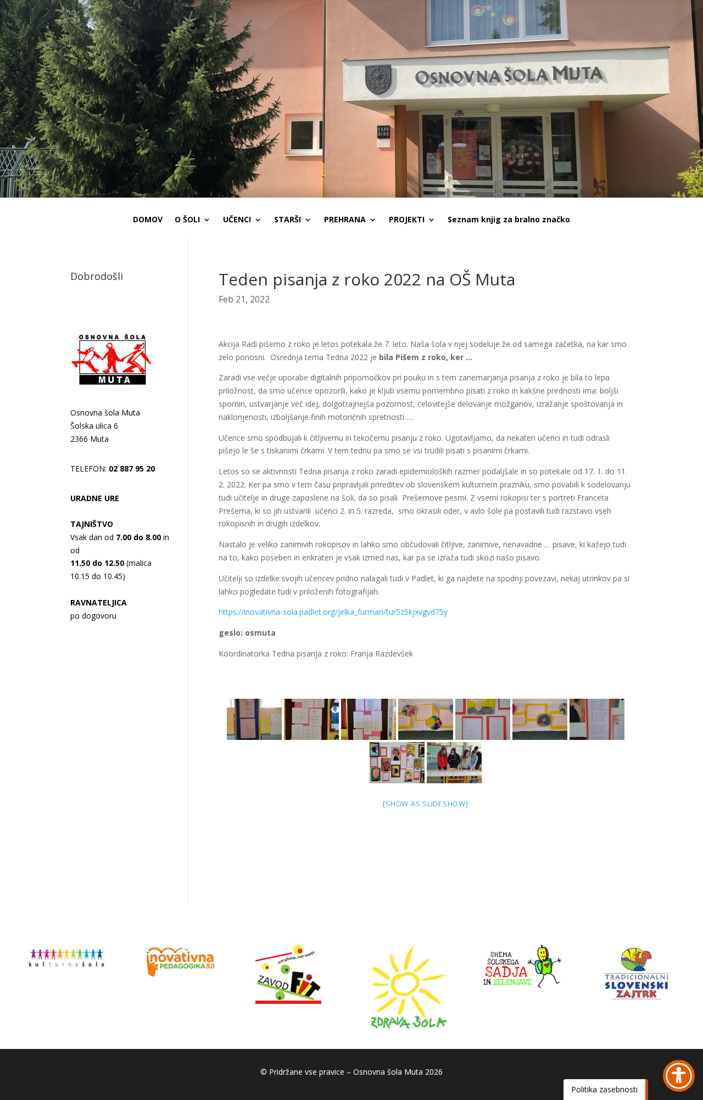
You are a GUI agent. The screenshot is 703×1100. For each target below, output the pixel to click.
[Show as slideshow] (425, 804)
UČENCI (237, 220)
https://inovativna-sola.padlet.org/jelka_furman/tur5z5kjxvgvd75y (333, 612)
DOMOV (148, 220)
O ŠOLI (187, 220)
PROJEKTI (407, 220)
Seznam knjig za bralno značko (509, 220)
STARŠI (287, 220)
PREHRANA (345, 220)
